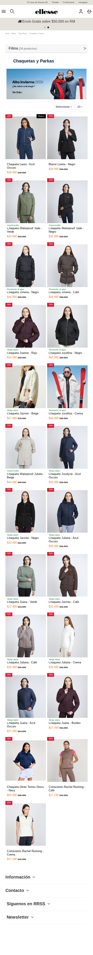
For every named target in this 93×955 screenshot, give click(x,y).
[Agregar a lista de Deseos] (15, 162)
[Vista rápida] (20, 160)
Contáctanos (69, 2)
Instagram (83, 2)
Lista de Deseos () (38, 2)
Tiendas (55, 2)
